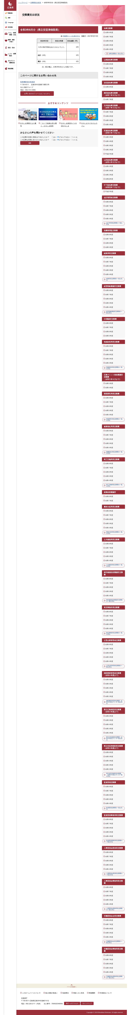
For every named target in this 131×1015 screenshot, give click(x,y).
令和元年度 (109, 179)
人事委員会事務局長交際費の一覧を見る (114, 909)
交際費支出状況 (35, 3)
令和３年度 (109, 145)
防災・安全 (11, 47)
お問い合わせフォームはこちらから (37, 93)
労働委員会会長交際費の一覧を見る (114, 941)
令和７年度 (109, 37)
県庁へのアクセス (72, 1003)
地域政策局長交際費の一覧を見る (114, 367)
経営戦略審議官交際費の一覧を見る (114, 312)
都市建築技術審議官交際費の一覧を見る (114, 600)
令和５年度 (109, 45)
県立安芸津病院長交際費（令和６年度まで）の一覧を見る (114, 774)
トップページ (23, 3)
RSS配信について (106, 993)
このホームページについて (31, 993)
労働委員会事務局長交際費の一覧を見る (114, 977)
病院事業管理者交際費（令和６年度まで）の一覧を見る (114, 702)
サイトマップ (87, 1003)
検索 (9, 18)
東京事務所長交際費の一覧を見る (114, 633)
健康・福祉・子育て (11, 41)
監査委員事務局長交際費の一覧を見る (114, 841)
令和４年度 (109, 49)
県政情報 (10, 68)
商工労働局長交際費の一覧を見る (114, 485)
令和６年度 (109, 41)
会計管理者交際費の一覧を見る (114, 223)
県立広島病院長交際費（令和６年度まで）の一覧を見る (114, 738)
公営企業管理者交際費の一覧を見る (114, 666)
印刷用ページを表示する (71, 36)
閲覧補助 (10, 13)
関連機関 (92, 993)
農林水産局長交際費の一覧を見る (114, 532)
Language (11, 22)
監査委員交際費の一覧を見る (114, 808)
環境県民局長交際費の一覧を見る (114, 419)
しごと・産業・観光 (12, 55)
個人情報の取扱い (51, 993)
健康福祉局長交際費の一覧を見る (114, 452)
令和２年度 (109, 150)
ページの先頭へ (71, 987)
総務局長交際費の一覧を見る (114, 279)
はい (55, 137)
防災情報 (10, 27)
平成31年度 (109, 154)
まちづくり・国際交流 (11, 61)
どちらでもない (64, 137)
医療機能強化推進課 (27, 82)
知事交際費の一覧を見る (116, 53)
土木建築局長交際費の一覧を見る (114, 565)
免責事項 (65, 993)
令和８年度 (109, 32)
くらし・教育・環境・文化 (12, 34)
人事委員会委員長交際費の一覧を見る (114, 874)
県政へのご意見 (78, 993)
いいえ (75, 137)
